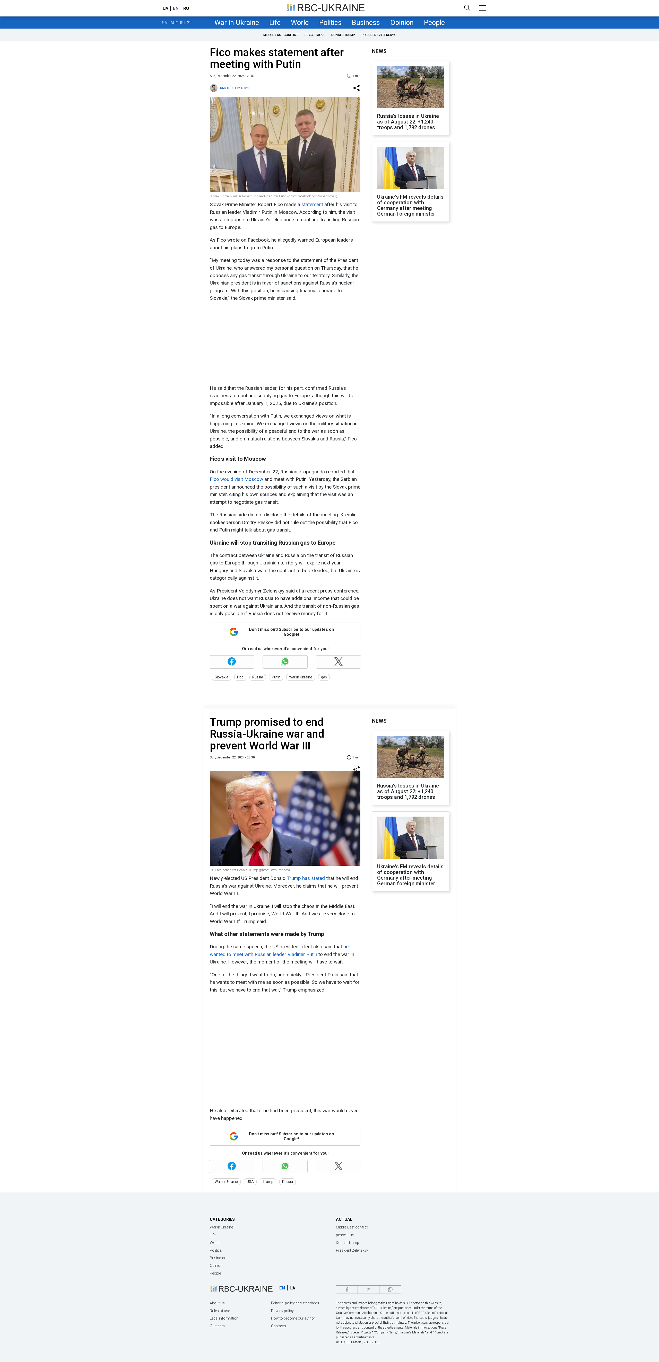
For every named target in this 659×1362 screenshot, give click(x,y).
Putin (276, 677)
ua (165, 8)
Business (366, 23)
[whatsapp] (390, 1289)
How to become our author (293, 1318)
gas (324, 677)
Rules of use (220, 1311)
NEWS (379, 51)
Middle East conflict (280, 35)
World (300, 23)
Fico (240, 677)
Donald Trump (343, 35)
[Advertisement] (284, 343)
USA (250, 1182)
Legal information (224, 1318)
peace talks (315, 35)
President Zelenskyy (379, 35)
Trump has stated (306, 878)
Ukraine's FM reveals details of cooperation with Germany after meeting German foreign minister (410, 205)
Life (275, 23)
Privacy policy (282, 1311)
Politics (330, 23)
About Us (217, 1303)
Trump (268, 1182)
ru (186, 8)
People (434, 23)
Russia (257, 677)
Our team (217, 1326)
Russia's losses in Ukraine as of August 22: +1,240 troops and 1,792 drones (408, 121)
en (176, 8)
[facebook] (347, 1289)
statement (312, 204)
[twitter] (368, 1289)
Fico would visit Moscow (236, 479)
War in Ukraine (236, 23)
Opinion (402, 23)
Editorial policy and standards (295, 1303)
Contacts (278, 1326)
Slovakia (221, 677)
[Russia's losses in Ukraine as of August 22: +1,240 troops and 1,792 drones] (410, 87)
